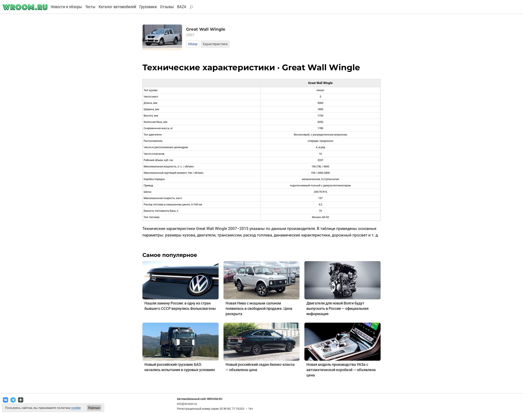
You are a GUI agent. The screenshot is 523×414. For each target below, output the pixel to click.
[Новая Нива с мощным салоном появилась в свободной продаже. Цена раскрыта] (262, 280)
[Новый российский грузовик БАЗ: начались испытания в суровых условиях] (180, 341)
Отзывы (167, 6)
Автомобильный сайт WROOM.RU (199, 399)
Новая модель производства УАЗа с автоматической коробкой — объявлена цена (341, 369)
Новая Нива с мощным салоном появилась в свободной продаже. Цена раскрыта (259, 308)
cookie (76, 408)
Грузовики (148, 6)
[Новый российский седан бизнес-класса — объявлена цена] (262, 341)
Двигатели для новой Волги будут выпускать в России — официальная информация (337, 308)
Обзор (192, 44)
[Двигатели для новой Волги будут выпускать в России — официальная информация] (342, 280)
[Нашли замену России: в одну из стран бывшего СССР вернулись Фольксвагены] (180, 280)
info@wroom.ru (187, 403)
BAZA (181, 6)
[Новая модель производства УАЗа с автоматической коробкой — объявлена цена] (342, 341)
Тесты (90, 6)
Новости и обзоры (66, 6)
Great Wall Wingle (205, 29)
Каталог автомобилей (117, 6)
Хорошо (94, 408)
